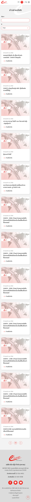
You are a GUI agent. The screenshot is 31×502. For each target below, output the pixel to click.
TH (22, 2)
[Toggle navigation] (28, 2)
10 (15, 443)
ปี (1, 24)
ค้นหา (2, 17)
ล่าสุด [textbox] (4, 28)
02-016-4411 (20, 474)
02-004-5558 (19, 477)
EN (19, 2)
